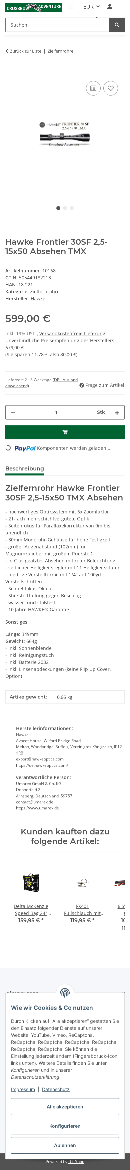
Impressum (23, 1089)
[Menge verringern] (13, 412)
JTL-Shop (76, 1161)
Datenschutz (56, 1089)
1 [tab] (58, 208)
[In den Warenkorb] (10, 72)
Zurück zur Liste (25, 51)
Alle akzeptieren (65, 1106)
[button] (110, 6)
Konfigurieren (65, 1126)
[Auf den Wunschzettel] (110, 88)
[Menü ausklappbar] (71, 4)
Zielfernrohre (45, 291)
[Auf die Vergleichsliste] (93, 88)
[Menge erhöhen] (117, 412)
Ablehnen (65, 1145)
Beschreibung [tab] (24, 468)
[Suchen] (117, 25)
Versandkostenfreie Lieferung (72, 333)
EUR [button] (88, 6)
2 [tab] (65, 208)
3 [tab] (72, 208)
